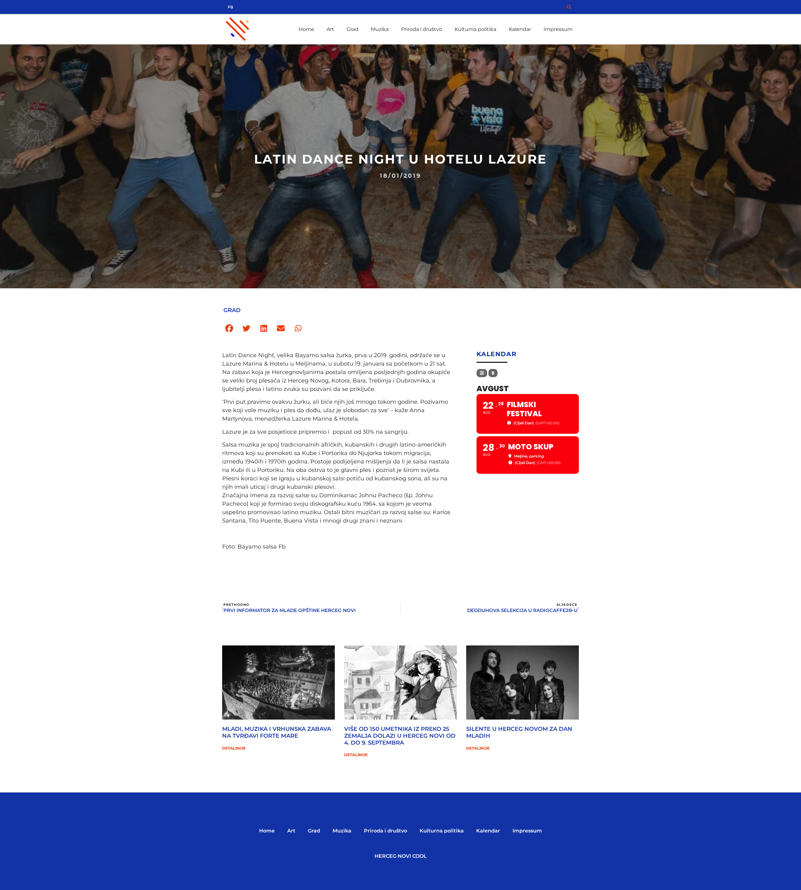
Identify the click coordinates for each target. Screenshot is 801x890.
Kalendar (520, 29)
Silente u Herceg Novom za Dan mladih (519, 732)
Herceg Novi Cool (401, 856)
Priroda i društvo (421, 29)
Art (330, 29)
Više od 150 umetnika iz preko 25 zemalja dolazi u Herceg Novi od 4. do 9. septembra (400, 736)
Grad (352, 29)
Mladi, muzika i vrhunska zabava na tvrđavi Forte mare (276, 732)
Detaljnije (234, 748)
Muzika (380, 29)
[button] (229, 328)
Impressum (558, 29)
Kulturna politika (475, 29)
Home (306, 29)
